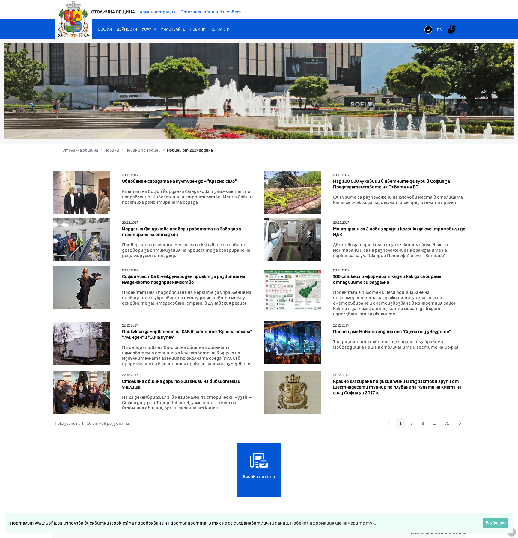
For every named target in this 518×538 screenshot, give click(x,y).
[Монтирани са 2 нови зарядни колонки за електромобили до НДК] (292, 239)
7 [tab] (485, 127)
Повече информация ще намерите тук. (333, 522)
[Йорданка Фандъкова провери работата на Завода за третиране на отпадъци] (81, 239)
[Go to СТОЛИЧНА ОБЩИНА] (73, 19)
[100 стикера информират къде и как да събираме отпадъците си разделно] (292, 290)
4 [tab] (467, 127)
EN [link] (440, 29)
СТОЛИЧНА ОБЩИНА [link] (113, 11)
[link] (428, 30)
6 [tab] (479, 127)
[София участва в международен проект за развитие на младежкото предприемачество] (81, 286)
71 (448, 424)
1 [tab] (449, 127)
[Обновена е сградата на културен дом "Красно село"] (81, 191)
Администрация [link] (158, 11)
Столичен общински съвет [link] (210, 11)
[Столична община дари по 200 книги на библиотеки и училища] (81, 391)
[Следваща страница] (459, 423)
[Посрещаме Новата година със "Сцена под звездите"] (292, 341)
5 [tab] (473, 127)
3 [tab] (461, 127)
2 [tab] (455, 127)
